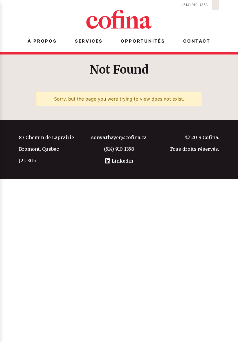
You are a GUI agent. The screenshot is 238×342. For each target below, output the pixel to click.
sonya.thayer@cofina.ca (119, 137)
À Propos (42, 41)
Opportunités (143, 41)
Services (89, 41)
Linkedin (122, 161)
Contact (196, 41)
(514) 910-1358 (195, 5)
